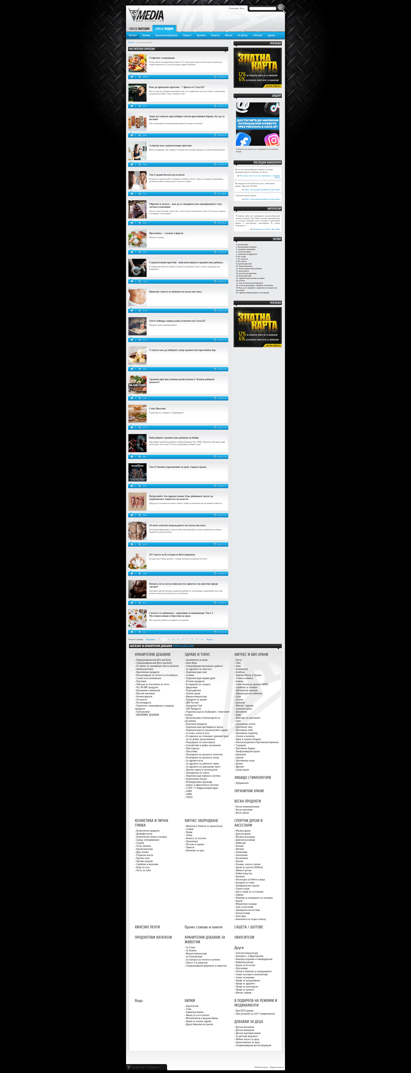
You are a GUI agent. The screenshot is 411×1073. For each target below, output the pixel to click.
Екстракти (141, 699)
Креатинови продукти (147, 672)
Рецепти (215, 35)
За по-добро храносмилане (200, 739)
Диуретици (191, 687)
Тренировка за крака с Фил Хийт (266, 229)
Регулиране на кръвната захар (202, 757)
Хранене (201, 35)
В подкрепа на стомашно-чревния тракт (207, 736)
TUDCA (189, 797)
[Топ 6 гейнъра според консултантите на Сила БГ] (137, 335)
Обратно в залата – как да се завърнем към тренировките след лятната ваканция (185, 205)
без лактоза (243, 259)
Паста (239, 659)
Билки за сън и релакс (198, 1015)
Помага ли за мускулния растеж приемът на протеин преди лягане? (183, 585)
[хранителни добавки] (183, 646)
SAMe (189, 794)
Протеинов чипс (244, 726)
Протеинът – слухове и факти (166, 233)
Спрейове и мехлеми (147, 864)
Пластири (241, 916)
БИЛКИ (190, 1000)
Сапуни (140, 842)
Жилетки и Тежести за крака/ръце (204, 826)
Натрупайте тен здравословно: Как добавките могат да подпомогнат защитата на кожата (181, 497)
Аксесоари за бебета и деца (250, 879)
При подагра (192, 748)
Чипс (238, 662)
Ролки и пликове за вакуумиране (254, 971)
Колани (240, 845)
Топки (189, 835)
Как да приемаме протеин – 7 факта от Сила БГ (177, 87)
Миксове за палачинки (248, 717)
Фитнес (228, 35)
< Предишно (150, 639)
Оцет (238, 720)
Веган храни (242, 812)
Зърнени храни (244, 708)
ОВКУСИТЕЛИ (244, 937)
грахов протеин (245, 266)
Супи (238, 696)
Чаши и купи (242, 888)
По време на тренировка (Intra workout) (157, 665)
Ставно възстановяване (148, 678)
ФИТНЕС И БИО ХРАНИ (251, 654)
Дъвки (239, 763)
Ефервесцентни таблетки (249, 693)
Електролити (143, 711)
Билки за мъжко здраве (198, 1021)
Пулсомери (242, 968)
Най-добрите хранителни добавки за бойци (174, 437)
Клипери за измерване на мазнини (254, 897)
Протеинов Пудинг (245, 748)
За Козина (191, 950)
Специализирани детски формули (253, 1045)
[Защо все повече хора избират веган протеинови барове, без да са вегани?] (137, 130)
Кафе (238, 714)
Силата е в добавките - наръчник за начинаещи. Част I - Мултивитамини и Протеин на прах (181, 614)
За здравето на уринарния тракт (203, 766)
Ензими (190, 675)
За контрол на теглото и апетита (203, 959)
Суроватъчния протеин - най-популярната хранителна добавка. (186, 262)
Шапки (239, 861)
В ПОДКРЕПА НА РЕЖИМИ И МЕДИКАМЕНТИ (255, 1003)
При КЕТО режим (245, 1010)
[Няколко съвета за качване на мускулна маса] (137, 305)
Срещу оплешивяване (147, 839)
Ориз (238, 665)
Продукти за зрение (196, 699)
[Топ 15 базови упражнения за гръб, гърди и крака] (137, 481)
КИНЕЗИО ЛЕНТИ (147, 927)
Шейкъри (241, 842)
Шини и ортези (243, 870)
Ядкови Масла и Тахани (248, 675)
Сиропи (239, 757)
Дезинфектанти (144, 833)
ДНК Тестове (192, 702)
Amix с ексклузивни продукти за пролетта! (262, 190)
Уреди (189, 832)
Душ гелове (142, 852)
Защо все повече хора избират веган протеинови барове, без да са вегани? (186, 118)
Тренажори (192, 841)
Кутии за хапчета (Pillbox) (249, 867)
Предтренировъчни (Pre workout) (153, 659)
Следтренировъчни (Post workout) (154, 662)
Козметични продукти (147, 830)
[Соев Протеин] (137, 422)
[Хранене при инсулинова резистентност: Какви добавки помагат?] (137, 393)
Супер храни (242, 769)
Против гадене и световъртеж (201, 769)
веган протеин (245, 276)
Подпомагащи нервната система (203, 775)
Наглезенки (242, 858)
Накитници (241, 852)
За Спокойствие (194, 956)
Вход (242, 8)
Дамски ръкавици (245, 839)
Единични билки (194, 1012)
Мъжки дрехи (243, 830)
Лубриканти (242, 783)
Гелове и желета (244, 678)
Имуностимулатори (196, 696)
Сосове (239, 699)
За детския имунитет (247, 1036)
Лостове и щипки (195, 844)
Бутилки (240, 876)
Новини (146, 35)
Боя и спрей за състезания (249, 891)
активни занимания (246, 249)
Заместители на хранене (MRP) (252, 684)
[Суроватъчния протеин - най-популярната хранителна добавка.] (137, 276)
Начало (133, 35)
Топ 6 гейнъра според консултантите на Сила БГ (177, 320)
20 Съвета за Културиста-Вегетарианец (172, 554)
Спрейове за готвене (246, 687)
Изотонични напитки (247, 690)
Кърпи (239, 900)
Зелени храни (193, 693)
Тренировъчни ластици (248, 910)
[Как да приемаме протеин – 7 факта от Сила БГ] (137, 101)
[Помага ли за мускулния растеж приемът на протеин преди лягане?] (137, 598)
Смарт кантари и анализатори (252, 974)
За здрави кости (194, 760)
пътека (242, 280)
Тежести (190, 847)
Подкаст (187, 35)
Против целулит (144, 861)
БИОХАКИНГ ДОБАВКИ (147, 714)
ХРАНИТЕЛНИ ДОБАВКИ (153, 654)
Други (239, 947)
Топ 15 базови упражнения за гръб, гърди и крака (177, 467)
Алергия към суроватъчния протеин (170, 145)
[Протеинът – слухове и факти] (137, 247)
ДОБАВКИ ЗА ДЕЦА (248, 1021)
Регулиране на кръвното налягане (204, 754)
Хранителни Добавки (166, 35)
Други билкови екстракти (199, 1024)
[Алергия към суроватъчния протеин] (137, 159)
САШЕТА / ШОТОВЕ (248, 927)
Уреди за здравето (245, 983)
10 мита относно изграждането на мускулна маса (177, 525)
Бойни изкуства (244, 873)
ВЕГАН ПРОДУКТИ (247, 801)
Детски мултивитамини (248, 1033)
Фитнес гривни (243, 992)
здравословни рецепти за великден (254, 293)
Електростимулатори (247, 953)
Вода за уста (143, 867)
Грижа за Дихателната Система (202, 784)
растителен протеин (247, 273)
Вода (139, 1000)
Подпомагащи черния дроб (200, 678)
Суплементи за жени (197, 659)
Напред (210, 639)
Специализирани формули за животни (206, 965)
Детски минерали (245, 1030)
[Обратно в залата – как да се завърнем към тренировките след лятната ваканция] (137, 218)
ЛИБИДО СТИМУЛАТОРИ (252, 777)
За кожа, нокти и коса (197, 733)
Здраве (271, 35)
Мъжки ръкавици (245, 836)
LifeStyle (257, 35)
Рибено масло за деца (247, 1039)
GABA (189, 791)
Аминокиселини (144, 669)
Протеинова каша (245, 760)
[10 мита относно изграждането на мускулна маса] (137, 539)
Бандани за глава (245, 882)
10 (202, 639)
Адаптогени (192, 1006)
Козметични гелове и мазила (151, 836)
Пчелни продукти (195, 681)
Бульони (240, 702)
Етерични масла (144, 855)
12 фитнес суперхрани (162, 58)
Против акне (142, 858)
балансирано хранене (247, 247)
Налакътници (243, 913)
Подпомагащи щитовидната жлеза (204, 726)
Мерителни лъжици (246, 903)
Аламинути (242, 669)
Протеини (141, 681)
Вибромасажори (244, 962)
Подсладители (193, 690)
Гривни (239, 894)
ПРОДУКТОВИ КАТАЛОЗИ (153, 937)
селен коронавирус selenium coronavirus (256, 285)
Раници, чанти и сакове (248, 864)
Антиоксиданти (144, 696)
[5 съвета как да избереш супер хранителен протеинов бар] (137, 364)
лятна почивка (244, 252)
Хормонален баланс (196, 778)
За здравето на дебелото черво (202, 763)
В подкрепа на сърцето (198, 684)
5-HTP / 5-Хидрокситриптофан (202, 787)
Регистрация (234, 8)
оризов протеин (245, 264)
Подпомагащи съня (196, 672)
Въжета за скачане (196, 838)
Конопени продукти (196, 723)
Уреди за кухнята (245, 989)
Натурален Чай (194, 705)
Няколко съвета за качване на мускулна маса (175, 291)
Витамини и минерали (148, 690)
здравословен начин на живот (252, 278)
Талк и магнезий (244, 906)
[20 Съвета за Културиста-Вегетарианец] (137, 568)
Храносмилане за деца (248, 1042)
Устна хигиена (143, 845)
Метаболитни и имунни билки (202, 1018)
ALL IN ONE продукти (147, 687)
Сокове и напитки (245, 736)
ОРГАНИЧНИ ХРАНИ (249, 791)
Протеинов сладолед (247, 733)
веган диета (244, 271)
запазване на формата (247, 254)
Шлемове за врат (195, 850)
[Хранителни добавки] (258, 87)
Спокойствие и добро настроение (203, 745)
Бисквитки (241, 711)
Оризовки (241, 754)
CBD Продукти (193, 708)
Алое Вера (191, 662)
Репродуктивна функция (199, 781)
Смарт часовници (245, 977)
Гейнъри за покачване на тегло (152, 684)
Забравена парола (277, 1067)
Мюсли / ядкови (244, 705)
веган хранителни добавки (250, 268)
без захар (242, 256)
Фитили (240, 849)
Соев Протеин (157, 408)
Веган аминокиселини (247, 806)
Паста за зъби (143, 870)
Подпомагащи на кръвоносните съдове (207, 730)
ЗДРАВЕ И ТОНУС (197, 654)
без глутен (242, 261)
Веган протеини (244, 809)
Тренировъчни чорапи (247, 885)
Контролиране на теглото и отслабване (157, 675)
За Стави (190, 947)
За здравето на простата (199, 669)
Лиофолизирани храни (248, 751)
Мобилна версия (261, 1067)
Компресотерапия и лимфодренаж (254, 959)
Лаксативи (191, 751)
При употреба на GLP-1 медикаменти (255, 1013)
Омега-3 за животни (196, 962)
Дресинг (240, 766)
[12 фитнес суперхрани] (137, 72)
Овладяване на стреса (197, 772)
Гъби (188, 1009)
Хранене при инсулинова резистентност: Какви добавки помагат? (181, 381)
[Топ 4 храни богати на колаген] (137, 189)
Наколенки (241, 855)
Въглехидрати (143, 702)
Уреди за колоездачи (247, 986)
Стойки (189, 829)
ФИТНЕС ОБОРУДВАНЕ (201, 820)
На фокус (243, 35)
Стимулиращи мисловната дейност (204, 665)
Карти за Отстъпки (245, 965)
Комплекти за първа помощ (251, 919)
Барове (239, 681)
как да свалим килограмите (251, 283)
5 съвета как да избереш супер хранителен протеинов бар (182, 350)
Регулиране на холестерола (200, 742)
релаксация (243, 244)
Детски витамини (245, 1027)
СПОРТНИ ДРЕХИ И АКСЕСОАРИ (248, 823)
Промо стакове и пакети (203, 927)
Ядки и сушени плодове (248, 739)
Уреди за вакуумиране (248, 980)
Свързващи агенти (245, 723)
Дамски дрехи (243, 833)
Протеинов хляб (244, 730)
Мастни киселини (145, 693)
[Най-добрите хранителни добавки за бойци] (137, 451)
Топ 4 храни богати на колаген (166, 174)
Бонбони (240, 672)
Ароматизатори (144, 849)
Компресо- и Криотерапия (249, 956)
